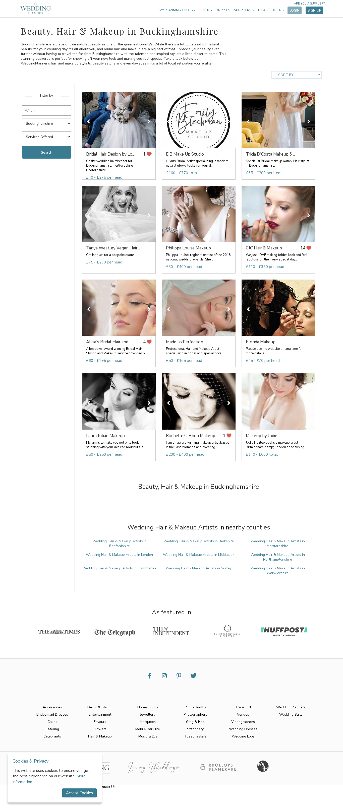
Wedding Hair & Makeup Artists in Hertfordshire (278, 543)
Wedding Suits (291, 714)
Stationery (195, 729)
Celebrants (52, 736)
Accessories (52, 707)
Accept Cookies (79, 792)
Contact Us (107, 786)
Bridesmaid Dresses (52, 714)
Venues (205, 10)
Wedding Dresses (243, 729)
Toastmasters (195, 736)
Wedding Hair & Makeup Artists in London (119, 554)
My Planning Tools (176, 10)
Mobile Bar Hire (147, 729)
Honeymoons (147, 707)
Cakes (52, 721)
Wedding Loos (243, 736)
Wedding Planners (291, 707)
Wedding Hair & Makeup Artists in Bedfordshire (119, 543)
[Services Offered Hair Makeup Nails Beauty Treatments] (48, 135)
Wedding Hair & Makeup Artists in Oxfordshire (119, 568)
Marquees (148, 721)
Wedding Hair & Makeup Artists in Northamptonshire (278, 557)
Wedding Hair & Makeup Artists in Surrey (199, 568)
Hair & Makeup (100, 736)
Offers (277, 10)
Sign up (314, 10)
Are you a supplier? (309, 4)
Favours (100, 721)
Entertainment (100, 714)
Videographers (243, 721)
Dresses (223, 10)
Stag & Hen (195, 721)
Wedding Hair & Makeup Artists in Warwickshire (278, 570)
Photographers (195, 714)
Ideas (262, 10)
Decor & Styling (99, 707)
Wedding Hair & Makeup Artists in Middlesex (198, 554)
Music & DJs (147, 736)
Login (295, 10)
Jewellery (147, 714)
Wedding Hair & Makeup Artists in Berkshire (198, 541)
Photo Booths (195, 707)
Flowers (100, 729)
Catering (52, 729)
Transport (243, 707)
